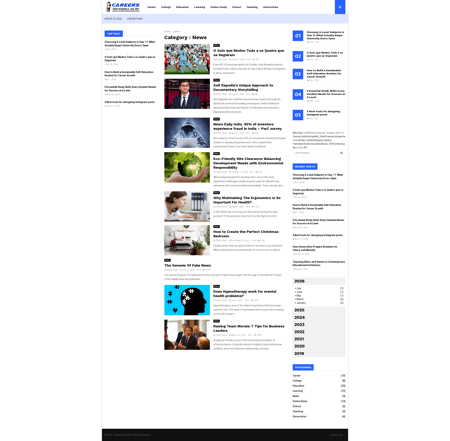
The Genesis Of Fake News (187, 265)
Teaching (252, 7)
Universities (270, 7)
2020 (299, 346)
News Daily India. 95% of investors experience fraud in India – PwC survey (247, 126)
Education (182, 7)
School (236, 7)
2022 (299, 331)
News (216, 45)
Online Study (218, 7)
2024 (299, 317)
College (166, 7)
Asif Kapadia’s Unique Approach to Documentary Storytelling (243, 87)
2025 (299, 310)
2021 (299, 338)
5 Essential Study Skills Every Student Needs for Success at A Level (326, 94)
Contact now (134, 19)
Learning (199, 7)
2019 (299, 353)
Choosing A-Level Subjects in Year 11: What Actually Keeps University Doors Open (325, 35)
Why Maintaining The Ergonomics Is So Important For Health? (247, 200)
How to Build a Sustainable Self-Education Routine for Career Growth (324, 73)
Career (151, 7)
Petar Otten (221, 59)
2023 (299, 324)
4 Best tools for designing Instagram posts (130, 102)
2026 (299, 281)
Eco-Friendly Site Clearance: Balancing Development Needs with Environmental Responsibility (248, 163)
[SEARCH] (341, 152)
